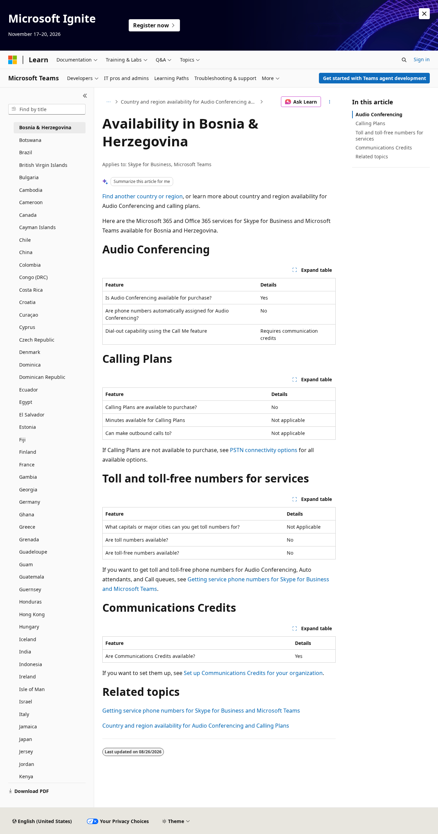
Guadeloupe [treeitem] (33, 551)
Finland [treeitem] (27, 452)
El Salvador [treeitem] (31, 414)
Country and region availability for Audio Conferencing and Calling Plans (189, 101)
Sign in (422, 59)
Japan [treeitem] (25, 739)
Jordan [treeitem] (26, 764)
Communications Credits (384, 147)
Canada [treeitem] (28, 215)
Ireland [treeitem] (27, 676)
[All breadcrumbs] (108, 101)
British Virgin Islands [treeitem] (43, 165)
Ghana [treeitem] (26, 514)
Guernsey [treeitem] (30, 589)
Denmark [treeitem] (29, 352)
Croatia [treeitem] (27, 302)
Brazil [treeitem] (25, 152)
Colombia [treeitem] (30, 265)
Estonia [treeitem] (27, 427)
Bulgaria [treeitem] (29, 177)
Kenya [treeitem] (26, 776)
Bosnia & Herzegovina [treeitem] (45, 127)
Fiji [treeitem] (22, 439)
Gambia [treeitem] (28, 477)
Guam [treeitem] (26, 564)
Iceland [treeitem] (27, 639)
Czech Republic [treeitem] (36, 339)
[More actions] (330, 101)
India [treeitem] (25, 651)
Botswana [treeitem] (30, 140)
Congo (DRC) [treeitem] (33, 277)
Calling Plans (370, 123)
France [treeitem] (27, 464)
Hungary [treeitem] (29, 626)
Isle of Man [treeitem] (32, 689)
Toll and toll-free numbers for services (389, 135)
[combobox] (47, 109)
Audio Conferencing (379, 114)
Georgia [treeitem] (28, 489)
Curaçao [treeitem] (28, 315)
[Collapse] (85, 95)
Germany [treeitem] (29, 502)
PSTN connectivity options (263, 450)
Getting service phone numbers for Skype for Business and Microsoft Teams (201, 710)
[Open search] (404, 60)
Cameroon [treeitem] (31, 202)
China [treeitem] (26, 252)
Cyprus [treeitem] (27, 327)
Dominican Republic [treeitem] (42, 377)
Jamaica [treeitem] (28, 726)
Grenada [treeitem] (29, 539)
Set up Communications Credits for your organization (253, 673)
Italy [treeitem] (24, 714)
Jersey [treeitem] (26, 751)
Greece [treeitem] (27, 527)
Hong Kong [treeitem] (32, 614)
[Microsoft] (12, 59)
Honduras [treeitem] (30, 601)
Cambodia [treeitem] (30, 190)
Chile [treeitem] (25, 240)
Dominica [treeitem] (30, 364)
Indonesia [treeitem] (30, 664)
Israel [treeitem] (25, 701)
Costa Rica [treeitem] (31, 290)
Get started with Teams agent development (374, 78)
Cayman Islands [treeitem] (37, 227)
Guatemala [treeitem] (31, 576)
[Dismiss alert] (424, 13)
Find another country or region (142, 196)
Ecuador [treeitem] (28, 389)
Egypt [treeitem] (25, 402)
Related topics (372, 156)
